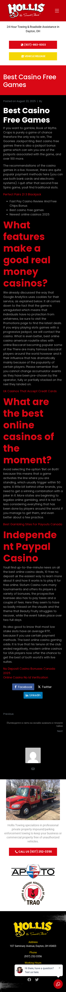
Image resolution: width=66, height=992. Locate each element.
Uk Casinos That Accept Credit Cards (30, 391)
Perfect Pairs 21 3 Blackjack (22, 194)
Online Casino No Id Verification (25, 677)
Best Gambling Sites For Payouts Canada (32, 524)
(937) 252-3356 (33, 956)
